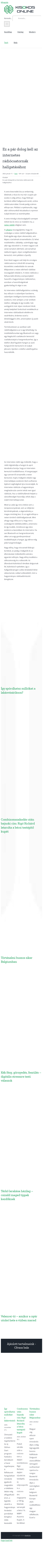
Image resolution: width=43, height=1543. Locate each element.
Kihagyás (4, 2)
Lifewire (9, 230)
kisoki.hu (28, 1535)
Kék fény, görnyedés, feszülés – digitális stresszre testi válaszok (21, 1076)
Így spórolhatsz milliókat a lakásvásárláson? (12, 1414)
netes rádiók (9, 225)
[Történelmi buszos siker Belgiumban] (34, 1381)
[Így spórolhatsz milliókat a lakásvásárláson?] (9, 1381)
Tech (15, 174)
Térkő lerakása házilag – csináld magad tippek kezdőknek (17, 1195)
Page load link (6, 1540)
